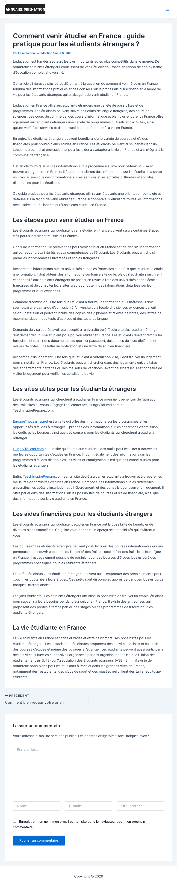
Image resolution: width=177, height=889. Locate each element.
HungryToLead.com (28, 449)
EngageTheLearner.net (30, 421)
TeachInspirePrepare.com (43, 476)
